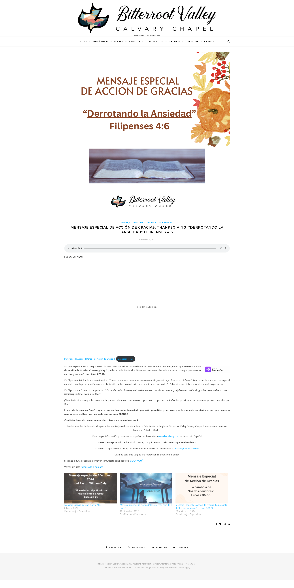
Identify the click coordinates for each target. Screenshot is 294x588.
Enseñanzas (100, 41)
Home (83, 41)
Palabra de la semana (92, 466)
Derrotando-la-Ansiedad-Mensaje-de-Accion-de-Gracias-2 (89, 359)
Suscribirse (172, 41)
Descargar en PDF (125, 359)
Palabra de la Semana (160, 222)
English (209, 41)
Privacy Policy (158, 567)
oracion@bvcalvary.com (186, 448)
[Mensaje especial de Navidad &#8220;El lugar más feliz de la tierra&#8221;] (146, 488)
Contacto (152, 41)
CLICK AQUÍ (136, 460)
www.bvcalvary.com (168, 436)
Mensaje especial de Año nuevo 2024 (83, 504)
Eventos (134, 41)
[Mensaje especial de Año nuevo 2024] (90, 488)
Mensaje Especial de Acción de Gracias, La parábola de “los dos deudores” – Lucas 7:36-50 (201, 506)
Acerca (118, 41)
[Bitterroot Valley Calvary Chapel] (147, 17)
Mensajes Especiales (133, 222)
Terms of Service (177, 567)
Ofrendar (192, 41)
